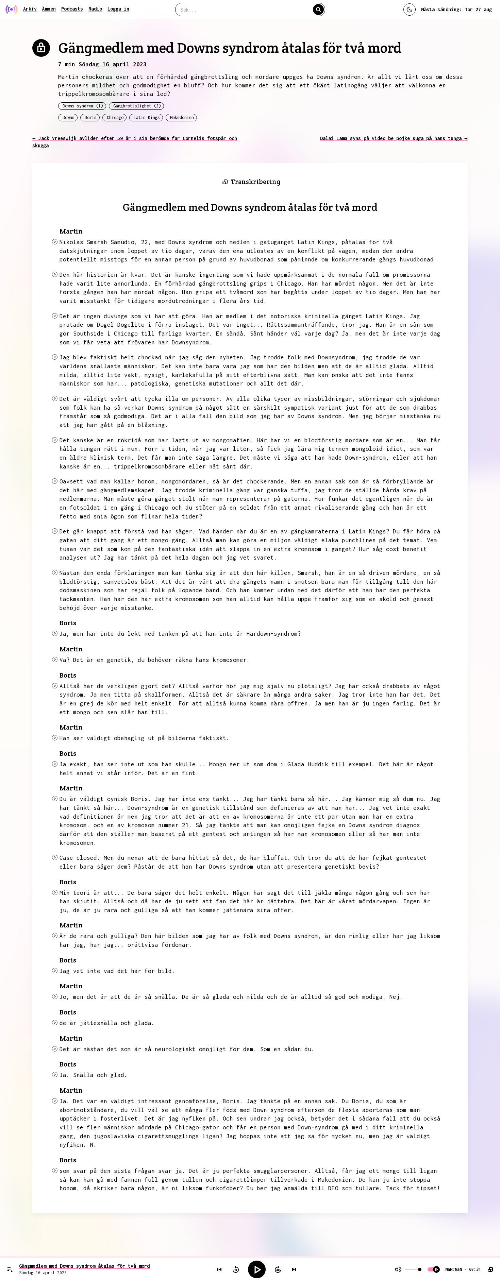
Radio (95, 9)
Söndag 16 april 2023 (113, 64)
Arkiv (30, 9)
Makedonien (182, 117)
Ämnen (49, 9)
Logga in (118, 9)
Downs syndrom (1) (83, 105)
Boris (91, 117)
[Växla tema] (409, 9)
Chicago (115, 117)
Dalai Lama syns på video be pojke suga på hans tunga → (394, 138)
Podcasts (72, 9)
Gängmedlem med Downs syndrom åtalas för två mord (84, 1266)
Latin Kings (147, 117)
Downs (68, 117)
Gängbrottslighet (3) (137, 105)
